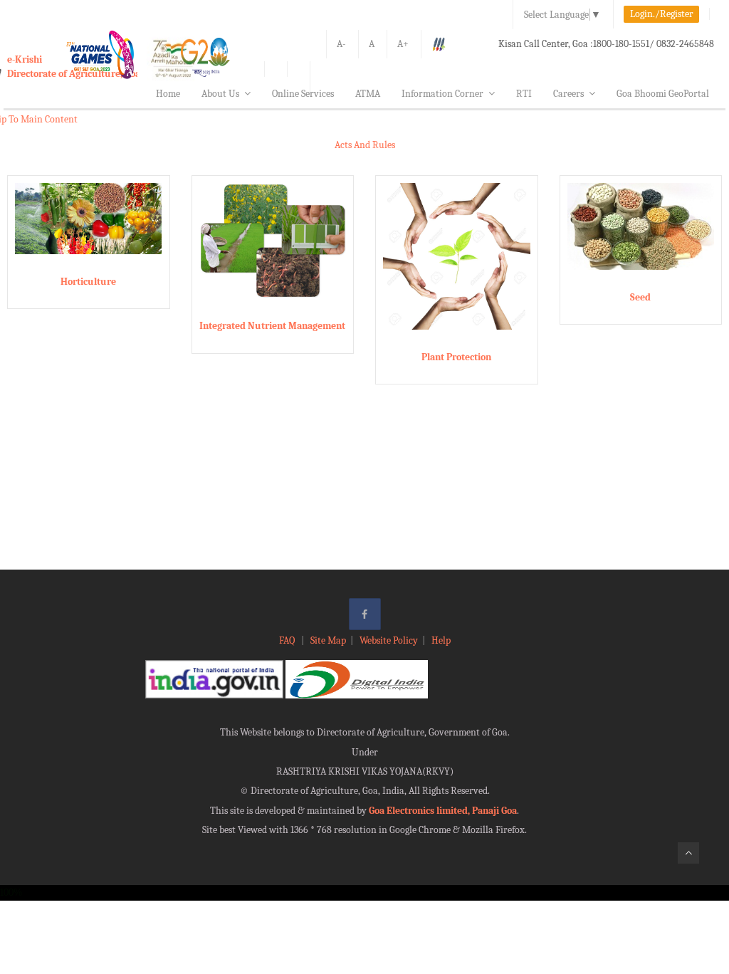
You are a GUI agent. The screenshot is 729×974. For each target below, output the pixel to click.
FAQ (288, 640)
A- (341, 44)
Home (168, 94)
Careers (568, 94)
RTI (524, 94)
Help (441, 640)
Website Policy (389, 640)
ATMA (367, 94)
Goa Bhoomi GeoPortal (663, 94)
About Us (220, 94)
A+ (403, 44)
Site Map (328, 640)
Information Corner (442, 94)
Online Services (303, 94)
